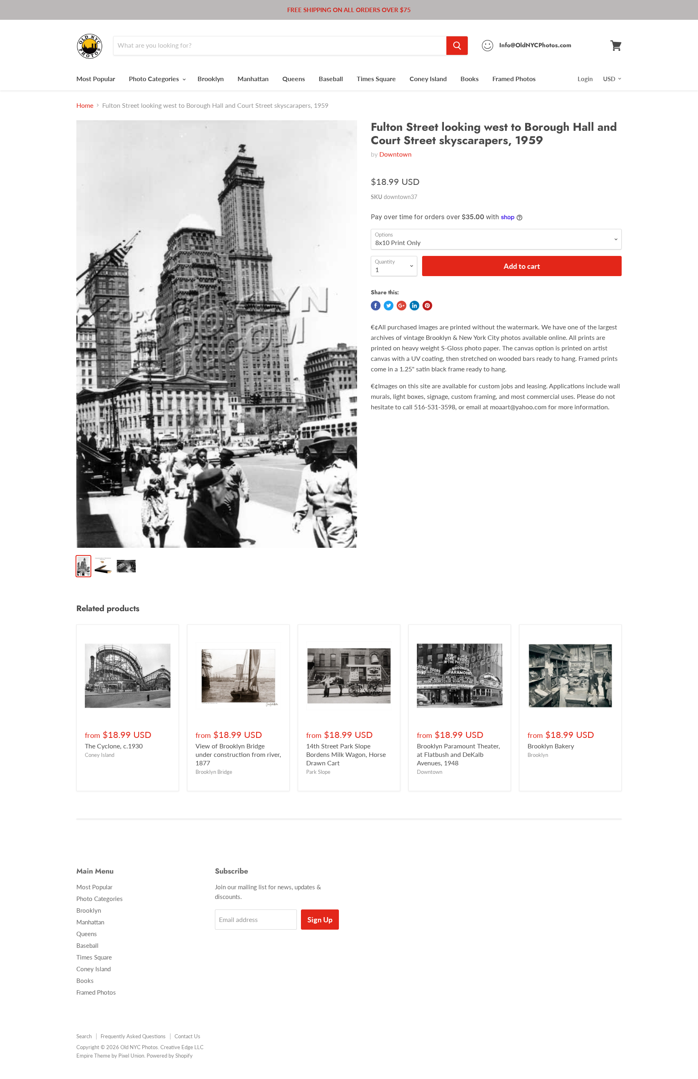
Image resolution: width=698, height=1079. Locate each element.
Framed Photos (514, 78)
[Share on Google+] (401, 305)
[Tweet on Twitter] (388, 305)
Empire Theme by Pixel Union (110, 1055)
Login (585, 78)
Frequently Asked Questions (133, 1036)
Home (84, 105)
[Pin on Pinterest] (427, 305)
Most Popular (95, 78)
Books (469, 78)
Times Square (376, 78)
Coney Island (428, 78)
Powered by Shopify (170, 1055)
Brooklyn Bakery (551, 746)
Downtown (395, 154)
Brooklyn (211, 78)
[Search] (457, 45)
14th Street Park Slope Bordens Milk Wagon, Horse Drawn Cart (346, 754)
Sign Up (319, 919)
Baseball (331, 78)
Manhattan (253, 78)
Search (84, 1036)
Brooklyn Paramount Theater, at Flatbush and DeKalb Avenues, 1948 (458, 754)
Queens (293, 78)
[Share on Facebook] (376, 305)
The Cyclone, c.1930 (114, 746)
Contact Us (187, 1036)
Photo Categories (155, 78)
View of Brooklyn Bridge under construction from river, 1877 (238, 754)
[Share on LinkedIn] (414, 305)
